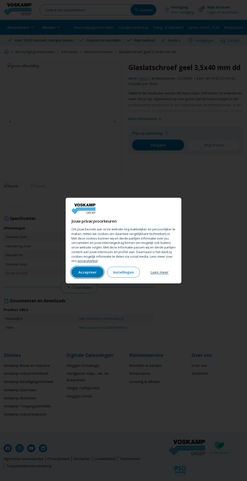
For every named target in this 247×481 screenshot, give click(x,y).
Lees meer (160, 272)
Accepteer (87, 272)
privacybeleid (87, 261)
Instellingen (123, 272)
